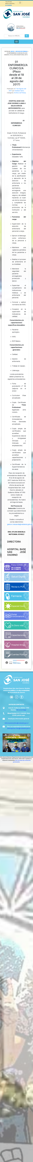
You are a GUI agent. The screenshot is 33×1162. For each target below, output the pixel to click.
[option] (16, 662)
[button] (7, 662)
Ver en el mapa (21, 710)
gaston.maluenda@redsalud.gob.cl (19, 524)
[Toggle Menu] (16, 41)
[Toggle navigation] (20, 2)
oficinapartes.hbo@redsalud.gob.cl (18, 728)
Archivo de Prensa (20, 93)
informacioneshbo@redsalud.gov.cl (16, 723)
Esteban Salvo (19, 91)
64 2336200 (8, 5)
